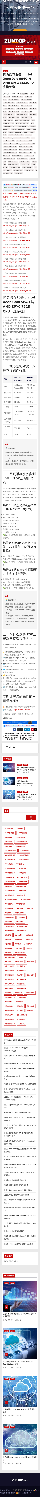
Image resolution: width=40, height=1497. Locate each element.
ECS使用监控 (9, 846)
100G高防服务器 (9, 833)
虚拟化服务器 (19, 49)
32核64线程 (20, 828)
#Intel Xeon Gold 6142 (15, 132)
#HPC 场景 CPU (8, 120)
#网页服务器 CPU (15, 167)
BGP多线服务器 (20, 837)
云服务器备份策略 (22, 926)
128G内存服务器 (11, 52)
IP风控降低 (8, 913)
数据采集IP (8, 961)
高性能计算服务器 (10, 1024)
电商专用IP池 (21, 984)
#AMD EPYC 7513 (14, 105)
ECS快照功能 (9, 864)
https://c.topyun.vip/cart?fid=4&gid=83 (16, 226)
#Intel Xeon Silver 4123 (25, 150)
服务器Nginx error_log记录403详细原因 (18, 1190)
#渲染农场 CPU (25, 164)
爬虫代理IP (20, 975)
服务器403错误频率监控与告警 (15, 1180)
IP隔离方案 (30, 908)
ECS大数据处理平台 (10, 850)
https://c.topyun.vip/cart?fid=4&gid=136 (17, 291)
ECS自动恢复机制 (21, 886)
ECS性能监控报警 (10, 868)
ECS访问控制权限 (10, 890)
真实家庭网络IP (9, 988)
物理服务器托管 (9, 979)
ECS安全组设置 (24, 850)
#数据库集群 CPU (13, 164)
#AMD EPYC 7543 (9, 108)
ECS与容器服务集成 (21, 842)
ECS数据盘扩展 (9, 877)
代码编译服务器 (21, 930)
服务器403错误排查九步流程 (14, 1231)
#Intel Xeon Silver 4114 (10, 147)
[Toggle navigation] (26, 62)
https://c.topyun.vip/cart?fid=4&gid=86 (16, 255)
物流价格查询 (30, 975)
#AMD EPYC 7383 (22, 102)
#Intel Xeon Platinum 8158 (16, 135)
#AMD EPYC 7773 (26, 117)
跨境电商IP (20, 1006)
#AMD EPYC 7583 (14, 111)
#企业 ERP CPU (29, 155)
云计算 (5, 71)
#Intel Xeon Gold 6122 (22, 123)
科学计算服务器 (21, 988)
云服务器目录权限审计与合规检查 (16, 1185)
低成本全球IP (18, 935)
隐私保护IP (20, 1010)
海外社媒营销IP (21, 966)
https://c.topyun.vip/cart (22, 710)
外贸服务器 (8, 944)
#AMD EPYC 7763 (14, 117)
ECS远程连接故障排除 (11, 899)
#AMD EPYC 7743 (22, 114)
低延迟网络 (8, 935)
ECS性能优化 (20, 864)
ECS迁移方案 (21, 895)
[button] (30, 62)
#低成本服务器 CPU (9, 158)
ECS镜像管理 (9, 904)
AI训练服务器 (19, 54)
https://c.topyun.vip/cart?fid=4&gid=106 (17, 276)
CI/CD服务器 (29, 52)
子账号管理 (19, 948)
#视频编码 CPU (18, 170)
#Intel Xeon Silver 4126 (10, 152)
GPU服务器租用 (20, 904)
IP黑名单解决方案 (19, 913)
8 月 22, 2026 (22, 772)
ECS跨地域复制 (9, 895)
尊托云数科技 (30, 1490)
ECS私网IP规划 (23, 882)
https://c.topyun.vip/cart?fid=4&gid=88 (16, 283)
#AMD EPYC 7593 (26, 111)
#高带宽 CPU (18, 173)
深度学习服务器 (28, 49)
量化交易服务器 (9, 1010)
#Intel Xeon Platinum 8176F (11, 144)
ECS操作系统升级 (10, 873)
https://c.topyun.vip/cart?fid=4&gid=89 (16, 269)
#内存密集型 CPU (22, 158)
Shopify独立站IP (9, 917)
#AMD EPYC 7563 (22, 108)
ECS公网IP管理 (20, 846)
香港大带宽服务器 (22, 1015)
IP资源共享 (20, 908)
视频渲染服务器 (30, 992)
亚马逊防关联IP (9, 930)
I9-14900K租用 (9, 908)
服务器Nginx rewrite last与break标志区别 (19, 1063)
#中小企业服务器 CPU (25, 152)
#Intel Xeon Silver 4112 (28, 144)
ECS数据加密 (22, 873)
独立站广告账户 (9, 984)
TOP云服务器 (9, 49)
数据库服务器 (22, 957)
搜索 (6, 811)
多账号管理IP (28, 944)
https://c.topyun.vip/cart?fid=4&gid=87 (16, 262)
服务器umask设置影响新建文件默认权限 (18, 1244)
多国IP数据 (18, 944)
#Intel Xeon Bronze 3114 (22, 120)
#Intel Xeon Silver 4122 (10, 150)
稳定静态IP (8, 992)
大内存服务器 (8, 948)
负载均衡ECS (22, 997)
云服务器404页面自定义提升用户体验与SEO (20, 1084)
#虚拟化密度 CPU (27, 167)
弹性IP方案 (8, 953)
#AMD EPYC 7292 (17, 97)
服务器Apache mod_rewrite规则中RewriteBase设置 (25, 783)
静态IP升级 (30, 1010)
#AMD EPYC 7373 (9, 102)
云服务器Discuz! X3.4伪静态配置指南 (17, 1112)
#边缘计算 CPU (29, 170)
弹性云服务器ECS (20, 953)
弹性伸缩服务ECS (10, 957)
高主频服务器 (21, 1019)
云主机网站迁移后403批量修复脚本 (16, 1195)
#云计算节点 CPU (17, 155)
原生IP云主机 (29, 939)
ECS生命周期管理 (10, 882)
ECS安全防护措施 (10, 855)
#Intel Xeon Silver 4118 (25, 147)
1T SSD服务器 (9, 828)
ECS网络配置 (9, 886)
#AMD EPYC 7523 (26, 105)
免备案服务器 (29, 935)
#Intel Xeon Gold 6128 (21, 126)
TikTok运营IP (8, 921)
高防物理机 (21, 52)
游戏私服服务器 (9, 975)
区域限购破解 (18, 939)
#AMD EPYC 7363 (26, 100)
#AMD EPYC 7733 (9, 114)
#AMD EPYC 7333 (14, 100)
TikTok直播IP (21, 917)
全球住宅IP (8, 939)
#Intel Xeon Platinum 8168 (24, 141)
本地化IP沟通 (30, 961)
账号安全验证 (8, 1001)
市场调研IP (29, 948)
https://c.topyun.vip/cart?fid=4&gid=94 (16, 247)
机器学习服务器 (9, 966)
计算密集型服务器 (10, 997)
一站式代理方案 (9, 926)
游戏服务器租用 (21, 970)
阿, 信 (12, 747)
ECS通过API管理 (26, 899)
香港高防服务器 (9, 1019)
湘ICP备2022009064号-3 (25, 1493)
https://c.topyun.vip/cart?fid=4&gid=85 (16, 233)
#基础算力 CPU (12, 161)
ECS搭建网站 (22, 868)
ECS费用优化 (22, 890)
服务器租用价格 (19, 961)
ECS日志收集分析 (22, 877)
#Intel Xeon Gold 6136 (17, 129)
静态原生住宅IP (9, 1015)
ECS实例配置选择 (24, 855)
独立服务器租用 (21, 979)
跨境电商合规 (30, 1006)
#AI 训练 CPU (24, 94)
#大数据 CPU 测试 (24, 161)
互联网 (25, 764)
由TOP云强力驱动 (5, 1490)
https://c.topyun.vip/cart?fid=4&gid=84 (16, 240)
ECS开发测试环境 (24, 859)
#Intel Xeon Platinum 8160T (21, 138)
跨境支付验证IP (9, 1006)
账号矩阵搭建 (19, 1001)
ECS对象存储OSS (10, 859)
